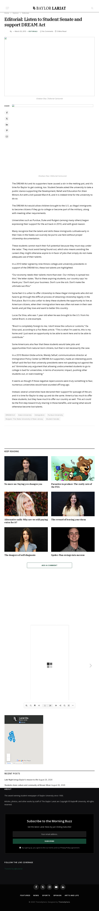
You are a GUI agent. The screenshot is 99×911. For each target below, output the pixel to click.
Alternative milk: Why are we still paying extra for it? (26, 521)
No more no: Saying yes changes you (23, 484)
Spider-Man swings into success (68, 555)
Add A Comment (49, 565)
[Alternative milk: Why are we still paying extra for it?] (26, 504)
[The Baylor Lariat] (49, 8)
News (36, 895)
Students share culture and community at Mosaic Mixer (28, 785)
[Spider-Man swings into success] (73, 539)
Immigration (39, 415)
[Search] (92, 8)
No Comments (47, 31)
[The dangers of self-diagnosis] (26, 539)
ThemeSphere (64, 902)
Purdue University (55, 415)
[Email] (6, 136)
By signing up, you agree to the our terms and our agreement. (51, 848)
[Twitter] (6, 118)
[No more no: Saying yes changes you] (26, 468)
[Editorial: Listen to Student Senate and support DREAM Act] (49, 66)
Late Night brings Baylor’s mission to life (21, 780)
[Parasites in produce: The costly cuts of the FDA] (73, 468)
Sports (46, 895)
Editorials (33, 31)
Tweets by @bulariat (13, 868)
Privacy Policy (65, 848)
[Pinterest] (6, 130)
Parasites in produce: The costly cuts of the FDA (71, 485)
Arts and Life (72, 895)
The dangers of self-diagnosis (19, 555)
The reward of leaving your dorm (68, 519)
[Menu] (7, 8)
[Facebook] (6, 112)
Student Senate (52, 419)
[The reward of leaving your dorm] (73, 504)
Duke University (25, 415)
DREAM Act (10, 415)
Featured (25, 895)
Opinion (57, 895)
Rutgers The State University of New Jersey (24, 419)
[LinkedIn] (6, 124)
